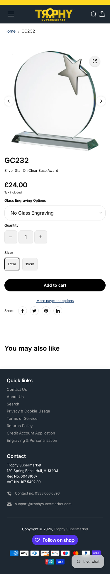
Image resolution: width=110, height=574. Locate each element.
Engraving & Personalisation (32, 440)
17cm (12, 264)
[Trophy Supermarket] (55, 14)
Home (10, 30)
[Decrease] (10, 236)
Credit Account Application (31, 433)
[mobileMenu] (10, 14)
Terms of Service (22, 418)
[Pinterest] (46, 310)
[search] (93, 14)
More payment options (55, 300)
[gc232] (94, 61)
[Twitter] (34, 310)
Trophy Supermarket (71, 529)
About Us (15, 396)
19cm (30, 264)
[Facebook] (22, 310)
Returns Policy (20, 425)
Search (13, 404)
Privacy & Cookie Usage (28, 411)
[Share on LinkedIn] (57, 310)
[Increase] (40, 236)
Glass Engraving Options (25, 200)
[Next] (101, 101)
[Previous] (9, 101)
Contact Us (17, 389)
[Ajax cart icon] (102, 14)
